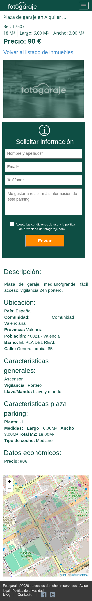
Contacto (24, 594)
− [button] (9, 488)
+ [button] (9, 481)
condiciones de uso (45, 224)
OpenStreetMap (79, 575)
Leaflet (62, 575)
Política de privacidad (28, 590)
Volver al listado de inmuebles (38, 52)
